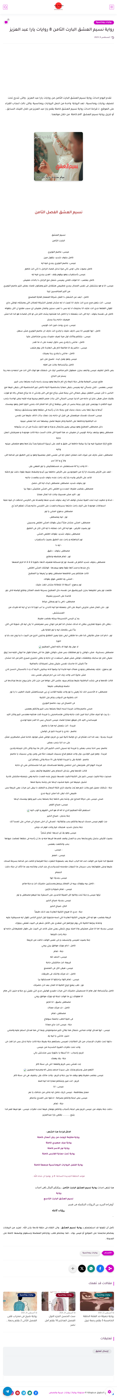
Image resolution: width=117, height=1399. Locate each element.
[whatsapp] (29, 1393)
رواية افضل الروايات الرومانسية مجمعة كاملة (58, 1165)
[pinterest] (17, 1393)
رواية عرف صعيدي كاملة (58, 1143)
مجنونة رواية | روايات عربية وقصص (67, 1393)
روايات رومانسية (104, 22)
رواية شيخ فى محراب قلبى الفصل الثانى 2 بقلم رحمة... (21, 1318)
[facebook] (36, 1393)
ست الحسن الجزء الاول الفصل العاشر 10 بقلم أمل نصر (60, 1321)
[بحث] (5, 7)
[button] (100, 1268)
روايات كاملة (58, 1210)
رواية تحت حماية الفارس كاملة (58, 1154)
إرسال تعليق (102, 1351)
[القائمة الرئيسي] (111, 7)
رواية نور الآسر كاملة (59, 1148)
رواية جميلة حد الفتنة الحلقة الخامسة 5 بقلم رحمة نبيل (98, 1318)
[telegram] (23, 1393)
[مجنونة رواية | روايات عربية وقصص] (58, 7)
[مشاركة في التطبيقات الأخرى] (73, 1268)
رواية (59, 1193)
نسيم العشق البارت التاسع (58, 1199)
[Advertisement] (58, 72)
